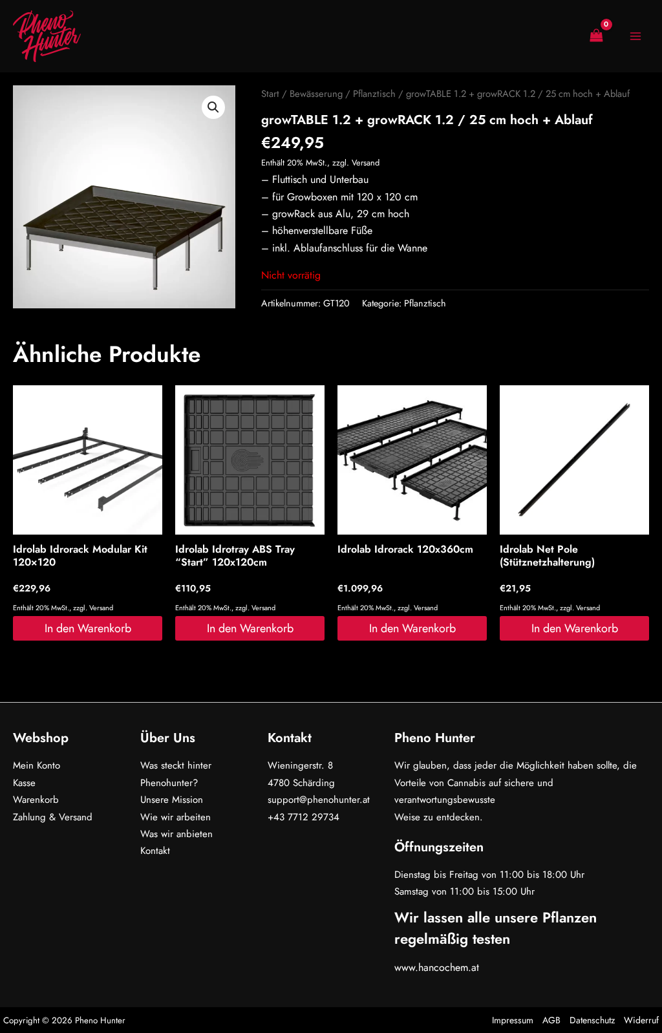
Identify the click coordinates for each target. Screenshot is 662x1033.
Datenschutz (592, 1020)
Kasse (24, 783)
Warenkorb (36, 800)
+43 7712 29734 (303, 817)
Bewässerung (316, 94)
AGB (551, 1020)
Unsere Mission (171, 800)
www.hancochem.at (436, 967)
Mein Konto (36, 765)
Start (270, 94)
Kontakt (155, 851)
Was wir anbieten (176, 834)
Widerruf (641, 1020)
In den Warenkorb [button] (88, 628)
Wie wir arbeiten (175, 817)
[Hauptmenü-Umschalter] (635, 36)
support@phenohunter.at (319, 800)
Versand (365, 162)
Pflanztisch (374, 94)
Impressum (512, 1020)
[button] (213, 107)
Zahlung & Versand (52, 817)
